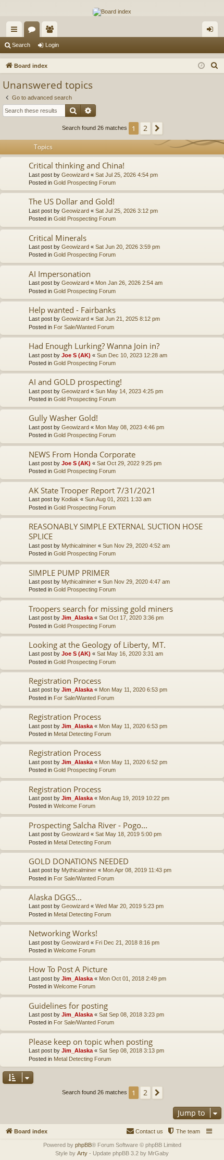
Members (51, 31)
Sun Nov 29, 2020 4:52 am (136, 545)
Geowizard (75, 175)
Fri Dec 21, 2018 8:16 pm (127, 942)
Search (21, 45)
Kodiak (70, 499)
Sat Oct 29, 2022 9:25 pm (129, 463)
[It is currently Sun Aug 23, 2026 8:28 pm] (201, 66)
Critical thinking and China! (77, 165)
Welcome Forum (74, 806)
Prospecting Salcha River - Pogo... (88, 825)
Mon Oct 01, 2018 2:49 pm (132, 978)
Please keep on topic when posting (91, 1041)
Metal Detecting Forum (82, 734)
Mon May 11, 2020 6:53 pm (133, 689)
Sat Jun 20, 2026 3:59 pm (127, 247)
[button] (157, 128)
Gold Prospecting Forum (85, 182)
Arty (82, 1153)
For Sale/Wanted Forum (84, 327)
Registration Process (65, 680)
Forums (34, 31)
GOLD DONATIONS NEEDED (79, 861)
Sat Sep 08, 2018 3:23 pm (131, 1014)
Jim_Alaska (77, 617)
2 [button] (145, 128)
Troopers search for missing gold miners (101, 608)
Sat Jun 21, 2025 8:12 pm (127, 319)
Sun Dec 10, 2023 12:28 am (132, 355)
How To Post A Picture (68, 969)
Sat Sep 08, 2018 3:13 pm (131, 1050)
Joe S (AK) (76, 355)
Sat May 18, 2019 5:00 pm (128, 834)
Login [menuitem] (212, 31)
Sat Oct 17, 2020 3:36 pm (131, 617)
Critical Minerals (57, 238)
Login (52, 45)
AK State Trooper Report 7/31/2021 (92, 490)
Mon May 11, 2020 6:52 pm (133, 762)
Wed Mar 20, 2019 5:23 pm (129, 906)
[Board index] (112, 12)
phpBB (83, 1145)
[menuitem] (214, 65)
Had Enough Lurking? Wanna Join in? (94, 346)
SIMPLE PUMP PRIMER (69, 572)
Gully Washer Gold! (63, 418)
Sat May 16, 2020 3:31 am (130, 653)
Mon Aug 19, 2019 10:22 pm (134, 798)
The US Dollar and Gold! (72, 201)
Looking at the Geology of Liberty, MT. (97, 644)
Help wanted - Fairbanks (72, 310)
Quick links (16, 31)
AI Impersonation (60, 274)
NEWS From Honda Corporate (82, 454)
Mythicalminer (78, 545)
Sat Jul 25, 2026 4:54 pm (126, 175)
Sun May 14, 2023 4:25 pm (129, 391)
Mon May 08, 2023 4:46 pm (129, 427)
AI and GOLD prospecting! (75, 382)
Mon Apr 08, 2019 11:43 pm (137, 870)
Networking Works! (63, 933)
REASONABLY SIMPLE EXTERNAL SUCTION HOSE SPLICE (116, 531)
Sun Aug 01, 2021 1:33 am (118, 499)
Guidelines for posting (68, 1005)
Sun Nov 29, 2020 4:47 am (136, 581)
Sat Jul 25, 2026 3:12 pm (126, 211)
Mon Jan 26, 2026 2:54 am (129, 283)
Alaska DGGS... (55, 897)
